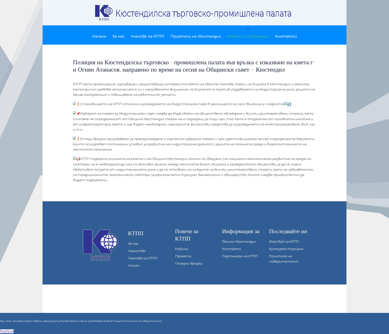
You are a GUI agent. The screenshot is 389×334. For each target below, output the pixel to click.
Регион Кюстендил (239, 241)
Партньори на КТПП (240, 256)
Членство (137, 251)
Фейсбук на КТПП (284, 241)
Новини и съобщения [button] (248, 36)
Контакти (286, 36)
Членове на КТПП (142, 258)
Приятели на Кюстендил (195, 36)
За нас (133, 244)
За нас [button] (118, 36)
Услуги (134, 265)
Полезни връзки (188, 263)
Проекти (183, 256)
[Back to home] (194, 12)
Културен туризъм (286, 249)
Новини (181, 249)
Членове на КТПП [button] (147, 36)
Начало (99, 36)
